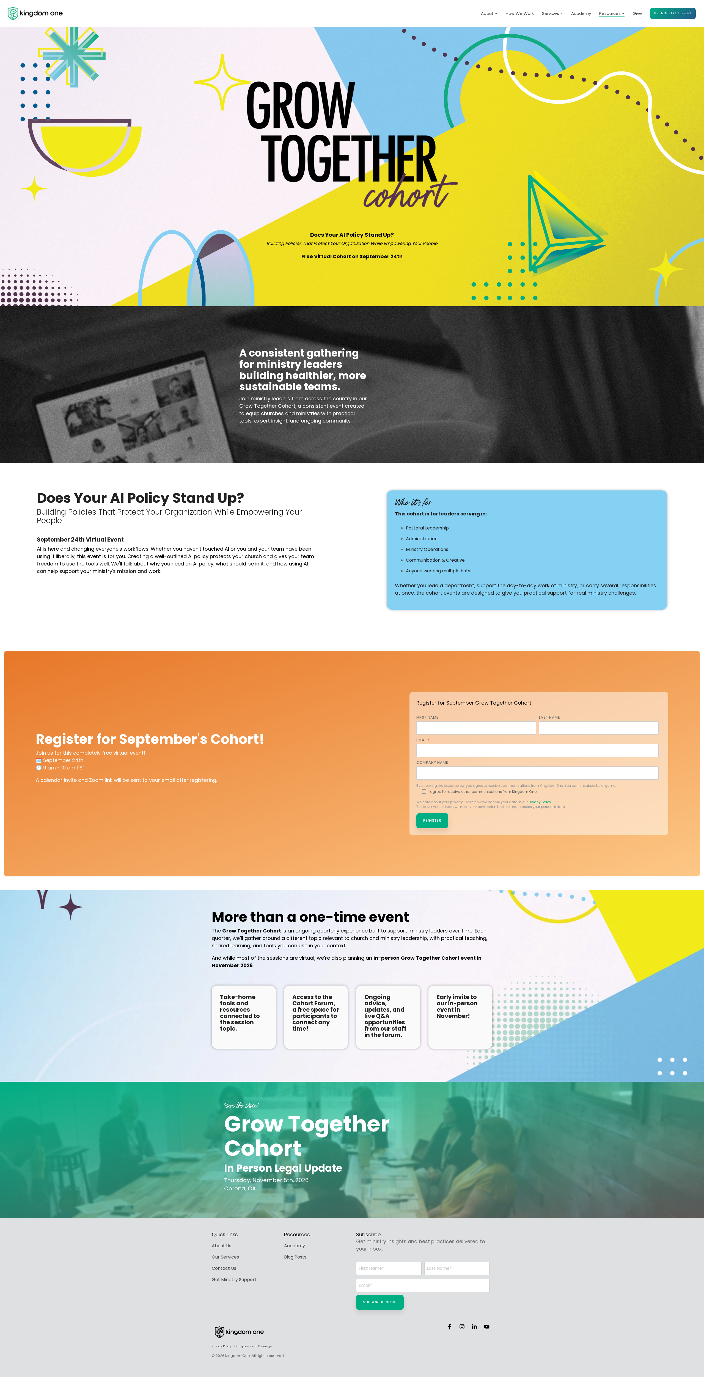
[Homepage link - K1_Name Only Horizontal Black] (239, 1337)
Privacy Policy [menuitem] (221, 1346)
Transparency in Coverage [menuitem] (253, 1346)
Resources (610, 13)
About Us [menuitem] (221, 1246)
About (487, 13)
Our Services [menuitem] (225, 1257)
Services (550, 13)
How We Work (520, 13)
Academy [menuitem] (294, 1246)
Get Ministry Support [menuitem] (234, 1279)
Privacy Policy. (540, 802)
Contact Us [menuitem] (224, 1268)
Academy (581, 13)
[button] (450, 1327)
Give (637, 13)
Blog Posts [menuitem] (295, 1257)
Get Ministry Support (673, 13)
